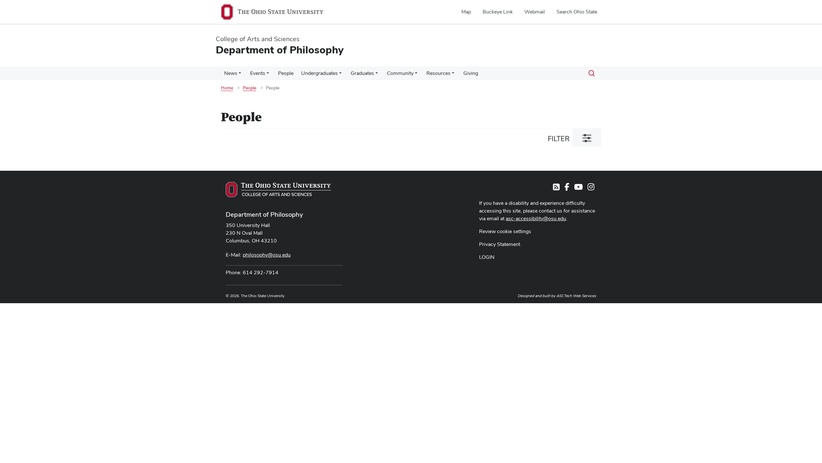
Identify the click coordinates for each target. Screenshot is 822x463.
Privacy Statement (499, 244)
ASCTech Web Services (576, 295)
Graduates (362, 73)
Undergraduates (319, 73)
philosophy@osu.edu (267, 254)
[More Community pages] (416, 75)
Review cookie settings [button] (505, 231)
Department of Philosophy (264, 214)
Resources (438, 73)
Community (400, 73)
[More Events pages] (267, 75)
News (230, 73)
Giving (470, 73)
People (285, 73)
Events (257, 73)
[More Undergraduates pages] (340, 75)
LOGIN (486, 257)
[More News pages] (239, 75)
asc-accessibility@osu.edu (536, 218)
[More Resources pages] (453, 75)
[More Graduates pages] (376, 75)
